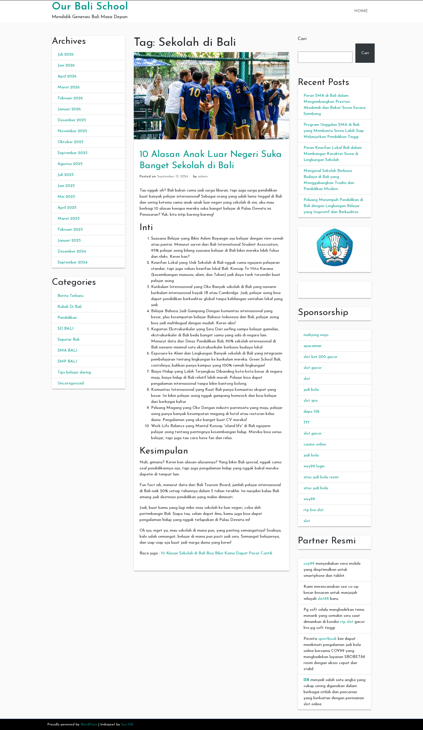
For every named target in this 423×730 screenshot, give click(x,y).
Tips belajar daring (74, 372)
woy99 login (314, 466)
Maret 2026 (69, 87)
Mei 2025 (66, 197)
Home (361, 11)
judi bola (311, 390)
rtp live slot (314, 510)
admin (203, 176)
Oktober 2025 (70, 142)
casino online (315, 444)
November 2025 (72, 131)
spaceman (312, 346)
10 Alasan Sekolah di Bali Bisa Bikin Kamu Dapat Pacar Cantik (217, 553)
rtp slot (346, 622)
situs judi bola (316, 488)
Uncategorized (71, 383)
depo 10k (312, 411)
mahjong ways (316, 335)
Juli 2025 (66, 175)
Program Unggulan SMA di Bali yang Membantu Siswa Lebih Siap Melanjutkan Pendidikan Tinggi (334, 131)
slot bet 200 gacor (321, 357)
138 (306, 680)
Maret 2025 (69, 219)
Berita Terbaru (70, 296)
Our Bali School (90, 7)
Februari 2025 (70, 229)
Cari (302, 39)
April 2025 (67, 208)
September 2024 (72, 262)
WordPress (89, 724)
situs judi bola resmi (321, 477)
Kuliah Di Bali (69, 307)
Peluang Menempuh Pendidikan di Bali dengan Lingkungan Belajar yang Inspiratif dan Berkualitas (333, 206)
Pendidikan (67, 318)
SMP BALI (67, 361)
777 (307, 422)
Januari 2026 (69, 109)
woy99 (309, 499)
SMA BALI (67, 350)
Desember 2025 (72, 120)
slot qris (311, 401)
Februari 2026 (70, 98)
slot (307, 379)
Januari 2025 (69, 240)
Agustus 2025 (70, 164)
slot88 (323, 599)
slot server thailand (315, 284)
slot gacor (313, 368)
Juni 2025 (66, 186)
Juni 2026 (66, 65)
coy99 (309, 564)
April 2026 (67, 76)
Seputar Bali (68, 339)
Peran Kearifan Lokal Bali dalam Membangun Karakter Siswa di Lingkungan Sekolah (333, 154)
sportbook (327, 639)
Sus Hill (127, 724)
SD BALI (66, 329)
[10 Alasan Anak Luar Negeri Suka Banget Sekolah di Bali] (211, 95)
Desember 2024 (72, 251)
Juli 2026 (66, 54)
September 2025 (72, 153)
